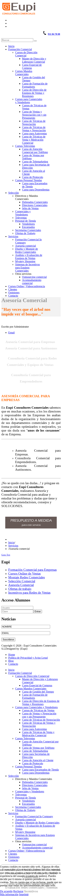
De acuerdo (6, 891)
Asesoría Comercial (21, 585)
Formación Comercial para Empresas (32, 570)
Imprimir (24, 894)
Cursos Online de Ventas (24, 573)
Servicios (13, 545)
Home (11, 654)
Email (11, 332)
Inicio (11, 542)
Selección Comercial (21, 581)
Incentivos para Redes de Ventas (29, 592)
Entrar (38, 611)
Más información (9, 894)
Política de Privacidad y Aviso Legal (28, 657)
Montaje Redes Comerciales (26, 577)
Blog (11, 660)
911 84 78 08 (54, 34)
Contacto (13, 663)
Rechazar (18, 891)
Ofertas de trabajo (19, 589)
